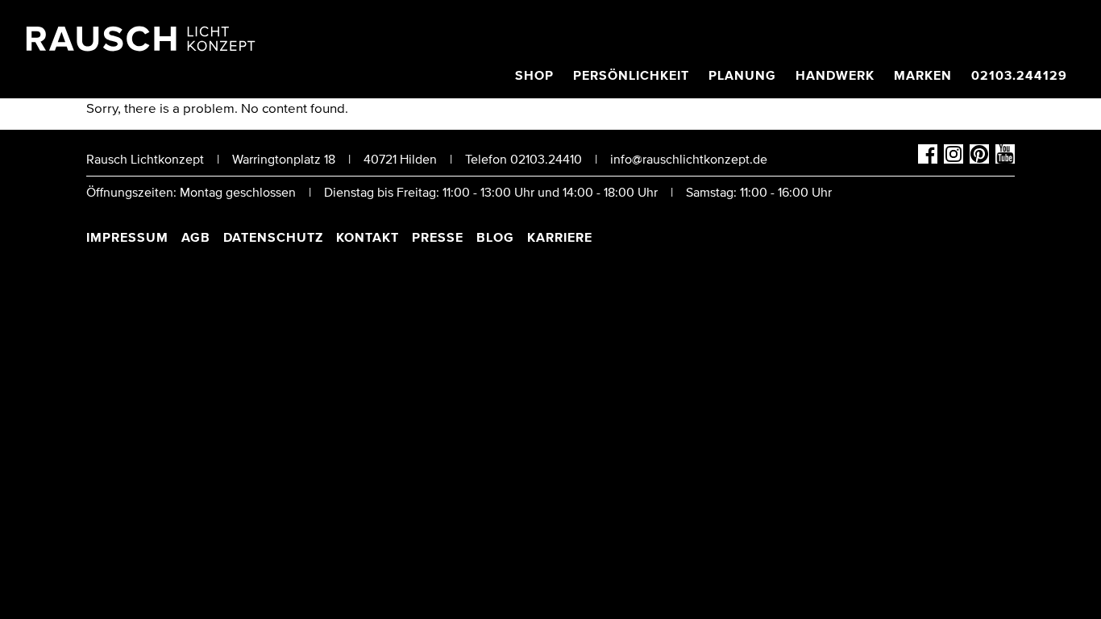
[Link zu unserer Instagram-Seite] (953, 159)
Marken (923, 76)
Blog (495, 238)
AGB (195, 238)
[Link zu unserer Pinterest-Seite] (979, 159)
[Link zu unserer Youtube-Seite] (1005, 159)
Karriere (559, 238)
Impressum (127, 238)
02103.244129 (1019, 76)
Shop (534, 76)
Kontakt (367, 238)
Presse (437, 238)
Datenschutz (273, 238)
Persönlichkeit (631, 76)
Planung (742, 76)
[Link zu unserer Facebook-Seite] (927, 159)
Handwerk (835, 76)
